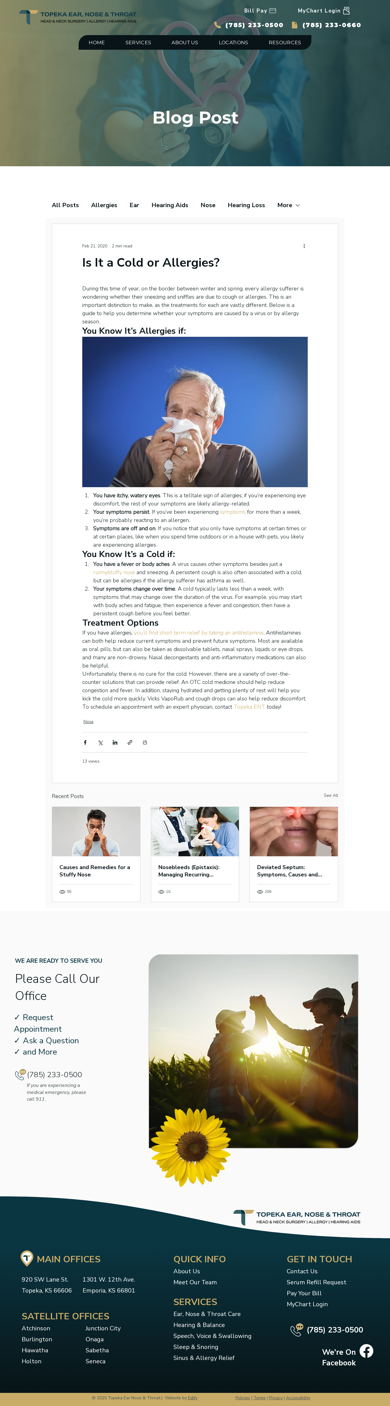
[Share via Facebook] (85, 742)
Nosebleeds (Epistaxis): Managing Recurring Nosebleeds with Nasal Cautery (188, 871)
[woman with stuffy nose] (294, 831)
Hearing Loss (246, 205)
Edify (192, 1398)
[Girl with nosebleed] (195, 831)
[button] (138, 42)
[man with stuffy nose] (96, 831)
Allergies (104, 205)
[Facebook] (366, 1351)
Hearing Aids (169, 205)
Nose (207, 205)
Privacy (276, 1398)
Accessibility (298, 1398)
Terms (260, 1398)
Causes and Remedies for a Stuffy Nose (94, 871)
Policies (243, 1398)
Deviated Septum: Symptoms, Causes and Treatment (287, 871)
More (284, 205)
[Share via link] (130, 742)
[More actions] (304, 246)
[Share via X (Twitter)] (100, 742)
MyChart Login (307, 1304)
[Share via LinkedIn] (115, 742)
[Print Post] (145, 742)
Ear (134, 205)
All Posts (65, 205)
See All (331, 795)
